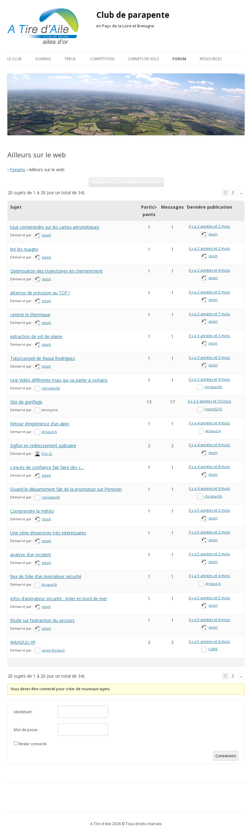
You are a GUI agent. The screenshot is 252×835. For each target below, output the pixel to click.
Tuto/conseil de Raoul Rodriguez (42, 358)
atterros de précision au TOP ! (40, 293)
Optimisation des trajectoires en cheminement (56, 271)
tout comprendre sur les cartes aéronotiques (54, 227)
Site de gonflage (26, 402)
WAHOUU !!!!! (22, 642)
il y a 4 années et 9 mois (209, 488)
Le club (14, 58)
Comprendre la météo (32, 511)
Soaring (43, 58)
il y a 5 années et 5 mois (209, 598)
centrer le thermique (30, 314)
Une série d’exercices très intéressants (48, 533)
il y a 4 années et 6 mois (209, 444)
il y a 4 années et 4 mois (209, 423)
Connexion (225, 755)
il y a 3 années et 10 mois (209, 401)
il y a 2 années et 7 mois (209, 314)
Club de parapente (132, 14)
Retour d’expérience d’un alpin (39, 424)
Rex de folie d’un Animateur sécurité (45, 576)
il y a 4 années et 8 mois (209, 466)
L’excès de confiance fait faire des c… (47, 467)
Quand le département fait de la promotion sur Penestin (66, 489)
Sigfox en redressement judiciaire (43, 445)
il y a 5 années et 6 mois (209, 619)
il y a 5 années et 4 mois (209, 575)
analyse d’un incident (30, 554)
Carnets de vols (143, 58)
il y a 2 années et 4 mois (209, 270)
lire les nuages (24, 249)
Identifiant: (23, 712)
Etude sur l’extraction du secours (42, 620)
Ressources (211, 58)
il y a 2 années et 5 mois (209, 292)
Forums (17, 169)
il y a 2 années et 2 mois (209, 226)
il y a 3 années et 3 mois (209, 335)
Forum (179, 58)
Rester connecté (33, 743)
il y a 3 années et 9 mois (209, 379)
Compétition (102, 58)
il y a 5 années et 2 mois (209, 510)
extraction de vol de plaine (36, 336)
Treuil (70, 58)
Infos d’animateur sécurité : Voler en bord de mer (58, 598)
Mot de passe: (26, 729)
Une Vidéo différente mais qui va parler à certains (59, 380)
